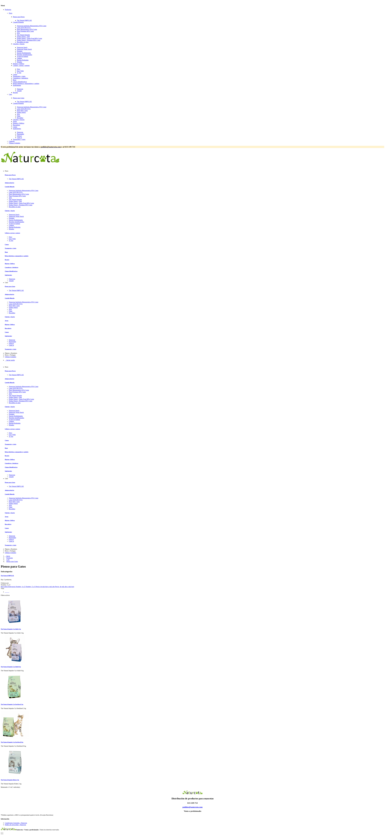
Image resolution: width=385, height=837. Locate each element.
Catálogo (12, 141)
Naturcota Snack (22, 47)
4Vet (18, 33)
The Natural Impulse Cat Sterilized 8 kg (12, 742)
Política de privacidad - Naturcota (15, 825)
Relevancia (12, 586)
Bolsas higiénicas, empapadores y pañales (26, 83)
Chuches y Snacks (18, 44)
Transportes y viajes (19, 76)
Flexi (18, 69)
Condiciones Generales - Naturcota (16, 823)
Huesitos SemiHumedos (24, 55)
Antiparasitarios (9, 182)
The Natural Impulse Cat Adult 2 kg (11, 629)
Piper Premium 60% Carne (25, 31)
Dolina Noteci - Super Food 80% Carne (29, 38)
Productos (8, 9)
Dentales (19, 51)
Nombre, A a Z (21, 586)
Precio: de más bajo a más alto (45, 586)
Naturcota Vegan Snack (24, 49)
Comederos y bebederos (20, 78)
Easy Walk (20, 71)
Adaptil (19, 91)
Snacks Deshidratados (24, 53)
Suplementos (17, 85)
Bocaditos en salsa (22, 42)
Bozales (15, 92)
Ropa (14, 80)
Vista (2, 588)
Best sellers (4, 586)
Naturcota (20, 89)
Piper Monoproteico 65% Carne (27, 29)
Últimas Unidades (14, 143)
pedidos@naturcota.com (192, 807)
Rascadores (16, 125)
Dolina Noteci (21, 112)
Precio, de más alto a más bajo (64, 586)
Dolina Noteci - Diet (23, 36)
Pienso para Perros (19, 17)
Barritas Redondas (22, 60)
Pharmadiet (20, 134)
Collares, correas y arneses (21, 65)
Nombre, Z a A (31, 586)
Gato (10, 94)
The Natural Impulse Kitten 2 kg (10, 780)
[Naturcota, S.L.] (30, 164)
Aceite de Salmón (22, 56)
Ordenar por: (5, 583)
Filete (18, 116)
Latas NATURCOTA (24, 27)
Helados (19, 62)
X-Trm (19, 73)
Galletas (19, 58)
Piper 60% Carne (22, 110)
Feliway (19, 136)
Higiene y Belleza (18, 64)
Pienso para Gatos (18, 98)
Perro (10, 13)
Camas (15, 74)
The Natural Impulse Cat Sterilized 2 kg (12, 704)
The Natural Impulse (23, 35)
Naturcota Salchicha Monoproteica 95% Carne (31, 26)
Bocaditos (20, 118)
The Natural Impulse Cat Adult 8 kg (11, 666)
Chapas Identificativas (20, 82)
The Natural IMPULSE (24, 20)
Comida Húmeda (18, 22)
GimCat (19, 137)
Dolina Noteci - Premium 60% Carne (28, 40)
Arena (15, 121)
